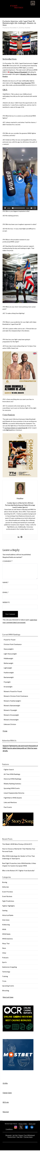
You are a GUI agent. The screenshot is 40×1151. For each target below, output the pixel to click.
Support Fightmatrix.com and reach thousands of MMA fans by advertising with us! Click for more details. (20, 748)
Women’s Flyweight (10, 710)
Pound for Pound (9, 640)
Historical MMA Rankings (12, 779)
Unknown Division (10, 724)
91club (5, 731)
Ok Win (5, 1083)
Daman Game (7, 1093)
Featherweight (9, 672)
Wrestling (5, 990)
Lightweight (8, 668)
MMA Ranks (6, 934)
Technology (6, 972)
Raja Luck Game (8, 997)
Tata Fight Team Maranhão (22, 83)
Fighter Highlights (8, 906)
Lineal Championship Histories (14, 793)
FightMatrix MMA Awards (13, 798)
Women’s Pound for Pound (13, 691)
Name (6, 582)
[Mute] (31, 208)
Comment (8, 561)
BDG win (6, 1102)
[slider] (18, 208)
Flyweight (7, 682)
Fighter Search (9, 769)
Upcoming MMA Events (12, 788)
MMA (4, 929)
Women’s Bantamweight (12, 705)
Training (5, 976)
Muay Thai (5, 943)
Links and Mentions (10, 802)
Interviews (5, 920)
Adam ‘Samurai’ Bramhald (18, 72)
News (4, 948)
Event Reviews (7, 896)
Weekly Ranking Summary (12, 784)
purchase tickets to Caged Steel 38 (16, 428)
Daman (21, 1135)
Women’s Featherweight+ (12, 701)
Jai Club (15, 1135)
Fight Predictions (8, 901)
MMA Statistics (7, 939)
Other (4, 953)
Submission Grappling (9, 967)
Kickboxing (6, 925)
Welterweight (8, 663)
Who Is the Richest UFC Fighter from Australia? (18, 870)
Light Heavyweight (10, 654)
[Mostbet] (18, 1070)
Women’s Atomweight (11, 720)
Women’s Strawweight (11, 715)
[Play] (5, 208)
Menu (33, 3)
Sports (4, 962)
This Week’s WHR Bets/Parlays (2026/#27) (17, 844)
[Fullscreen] (35, 208)
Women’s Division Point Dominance (16, 696)
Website (6, 602)
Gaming (4, 910)
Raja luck (6, 1112)
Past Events (8, 807)
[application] (20, 178)
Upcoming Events (8, 986)
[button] (20, 179)
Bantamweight (9, 677)
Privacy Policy (23, 1124)
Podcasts (5, 957)
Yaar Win (19, 1137)
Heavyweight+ (9, 649)
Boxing (4, 882)
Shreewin (8, 1135)
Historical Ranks (7, 915)
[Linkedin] (18, 537)
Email (6, 592)
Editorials (5, 887)
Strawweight (8, 687)
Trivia (4, 981)
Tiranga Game (28, 1137)
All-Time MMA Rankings (12, 774)
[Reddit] (21, 537)
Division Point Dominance (13, 644)
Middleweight (8, 658)
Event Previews (7, 892)
